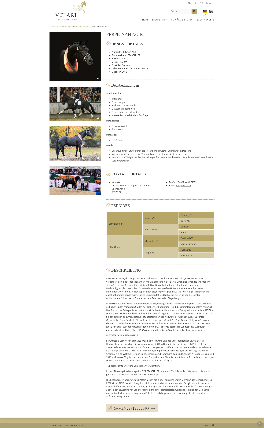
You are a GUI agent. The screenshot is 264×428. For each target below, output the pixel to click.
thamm (209, 425)
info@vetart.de (183, 185)
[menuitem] (145, 19)
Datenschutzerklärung (74, 167)
